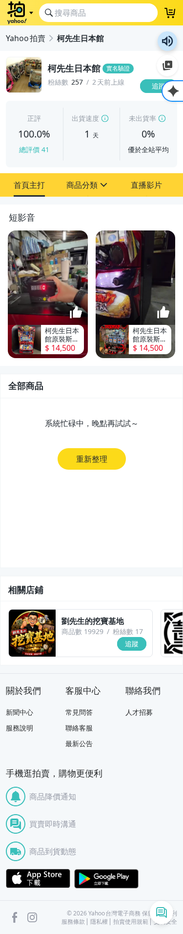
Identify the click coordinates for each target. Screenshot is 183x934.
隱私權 (99, 921)
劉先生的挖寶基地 (92, 620)
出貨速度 (85, 118)
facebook (14, 917)
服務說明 (19, 727)
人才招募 (139, 712)
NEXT (176, 294)
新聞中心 (19, 712)
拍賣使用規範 (130, 921)
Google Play (106, 878)
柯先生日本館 (80, 38)
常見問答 (79, 712)
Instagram (32, 917)
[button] (29, 185)
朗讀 (167, 41)
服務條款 (73, 921)
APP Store (38, 878)
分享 (160, 105)
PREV (7, 294)
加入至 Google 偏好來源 (167, 65)
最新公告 (79, 743)
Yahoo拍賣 (25, 38)
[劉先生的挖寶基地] (32, 633)
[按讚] (76, 313)
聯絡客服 (79, 727)
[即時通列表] (161, 912)
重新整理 (91, 459)
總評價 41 (34, 149)
